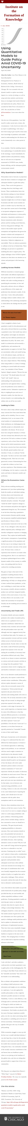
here (2, 115)
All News (6, 25)
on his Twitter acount (11, 1079)
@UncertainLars (6, 112)
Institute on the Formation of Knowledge (14, 13)
